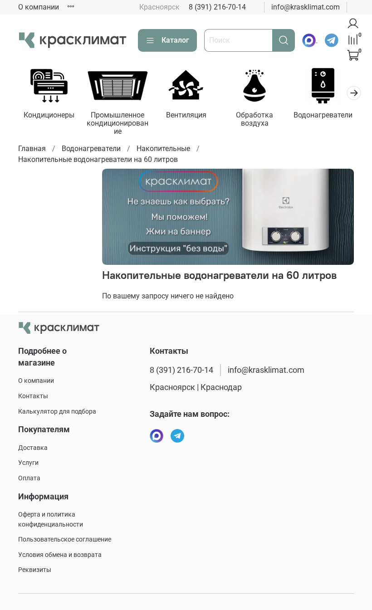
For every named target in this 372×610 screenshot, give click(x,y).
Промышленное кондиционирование (117, 123)
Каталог (175, 40)
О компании (38, 7)
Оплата (29, 478)
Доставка (33, 448)
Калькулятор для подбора (57, 411)
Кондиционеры (49, 115)
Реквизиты (34, 570)
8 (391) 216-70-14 (217, 7)
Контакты (33, 396)
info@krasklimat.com (305, 7)
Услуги (28, 463)
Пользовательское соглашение (64, 539)
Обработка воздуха (254, 119)
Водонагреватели (323, 115)
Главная (32, 148)
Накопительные (163, 148)
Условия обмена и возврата (60, 555)
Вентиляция (186, 115)
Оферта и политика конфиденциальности (50, 519)
